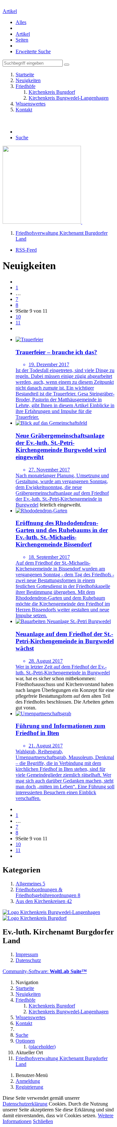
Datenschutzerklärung (25, 1104)
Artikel (10, 11)
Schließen (43, 1121)
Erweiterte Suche (33, 51)
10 (18, 316)
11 (18, 322)
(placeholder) (42, 1046)
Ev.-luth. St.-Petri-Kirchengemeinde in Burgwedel (63, 669)
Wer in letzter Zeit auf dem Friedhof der (57, 667)
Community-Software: (45, 971)
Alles (21, 22)
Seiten (22, 40)
